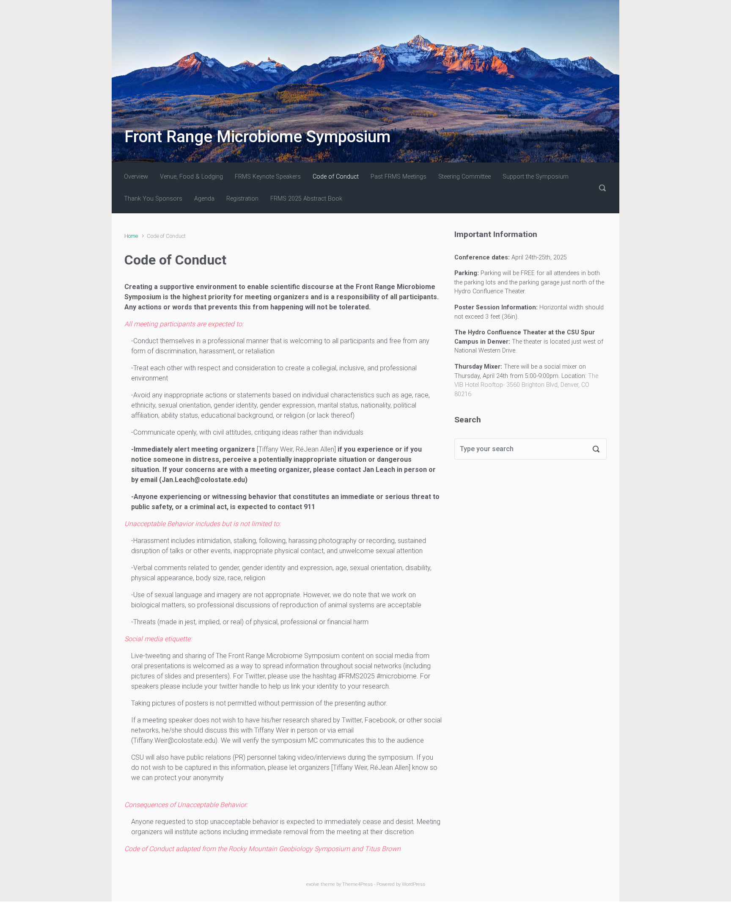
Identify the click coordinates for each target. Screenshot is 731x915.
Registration (242, 198)
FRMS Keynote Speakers (268, 176)
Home (131, 236)
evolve (312, 884)
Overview (136, 176)
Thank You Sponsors (153, 198)
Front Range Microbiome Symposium (257, 136)
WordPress (413, 884)
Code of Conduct (336, 176)
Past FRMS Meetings (398, 176)
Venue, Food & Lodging (191, 176)
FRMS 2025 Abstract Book (306, 198)
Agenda (204, 198)
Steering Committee (464, 176)
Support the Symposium (536, 176)
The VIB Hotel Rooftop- (526, 385)
